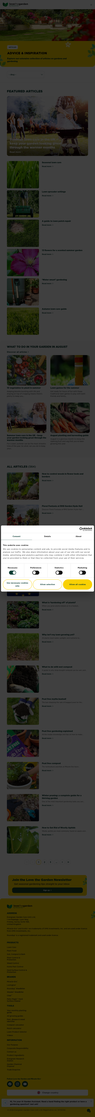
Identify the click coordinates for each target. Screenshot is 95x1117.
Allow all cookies (77, 584)
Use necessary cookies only (17, 584)
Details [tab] (47, 536)
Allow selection (47, 584)
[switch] (35, 573)
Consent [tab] (16, 536)
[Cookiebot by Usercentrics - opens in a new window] (81, 529)
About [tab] (79, 536)
